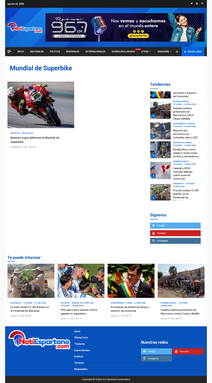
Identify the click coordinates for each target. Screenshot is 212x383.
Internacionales (95, 51)
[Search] (177, 52)
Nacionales (37, 51)
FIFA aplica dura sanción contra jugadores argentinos (81, 281)
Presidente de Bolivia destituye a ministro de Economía (185, 93)
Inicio (77, 331)
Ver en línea (194, 51)
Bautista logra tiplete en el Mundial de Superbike (40, 105)
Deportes (15, 133)
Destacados (27, 133)
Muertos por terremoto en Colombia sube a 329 (160, 130)
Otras (145, 51)
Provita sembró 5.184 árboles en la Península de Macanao (160, 192)
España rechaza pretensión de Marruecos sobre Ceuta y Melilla (160, 110)
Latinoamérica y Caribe (184, 124)
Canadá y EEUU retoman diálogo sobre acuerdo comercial (160, 170)
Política (55, 51)
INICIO (20, 51)
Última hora (190, 104)
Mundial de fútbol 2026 (83, 303)
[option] (175, 111)
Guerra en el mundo (123, 51)
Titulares (178, 104)
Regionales (72, 51)
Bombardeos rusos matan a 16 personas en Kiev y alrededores (160, 149)
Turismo (79, 362)
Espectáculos (82, 350)
